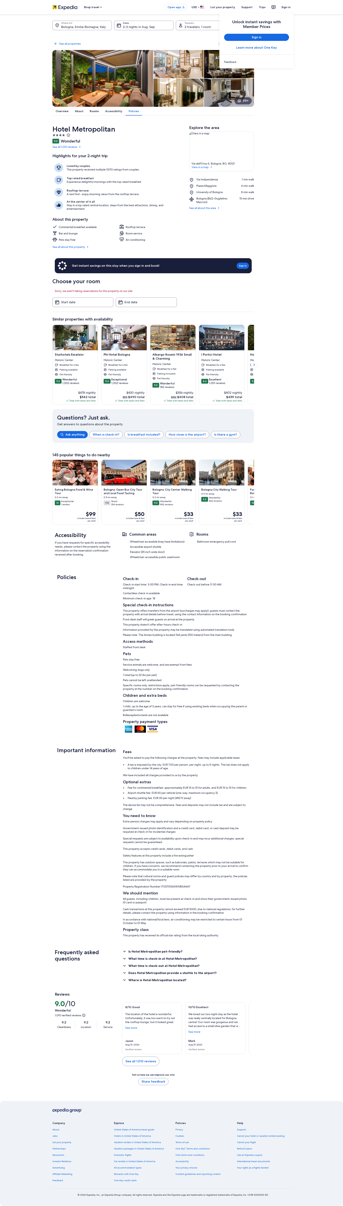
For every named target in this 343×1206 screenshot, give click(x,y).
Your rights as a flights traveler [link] (253, 1167)
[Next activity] (254, 492)
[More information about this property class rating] (68, 135)
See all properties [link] (70, 43)
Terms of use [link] (182, 1142)
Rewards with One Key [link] (126, 1174)
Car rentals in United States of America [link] (134, 1161)
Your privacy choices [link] (186, 1167)
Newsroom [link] (58, 1155)
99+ (246, 101)
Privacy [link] (179, 1129)
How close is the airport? (187, 434)
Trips (262, 7)
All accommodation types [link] (128, 1167)
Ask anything (75, 434)
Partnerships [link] (59, 1148)
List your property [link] (61, 1142)
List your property (222, 7)
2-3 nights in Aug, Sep (139, 27)
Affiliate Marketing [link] (62, 1174)
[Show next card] (254, 365)
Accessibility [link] (182, 1161)
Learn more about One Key (256, 47)
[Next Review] (247, 1028)
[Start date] (82, 302)
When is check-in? (106, 434)
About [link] (55, 1129)
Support (246, 7)
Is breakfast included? (144, 434)
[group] (155, 434)
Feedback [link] (57, 1180)
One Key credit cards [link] (125, 1180)
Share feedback (153, 1081)
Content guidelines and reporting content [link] (198, 1174)
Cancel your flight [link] (246, 1142)
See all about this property (68, 247)
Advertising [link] (58, 1167)
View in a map (200, 167)
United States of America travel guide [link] (134, 1129)
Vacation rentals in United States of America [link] (137, 1142)
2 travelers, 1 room (198, 27)
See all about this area (202, 208)
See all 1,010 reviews (64, 147)
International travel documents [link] (253, 1161)
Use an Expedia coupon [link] (249, 1155)
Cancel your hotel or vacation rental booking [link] (260, 1136)
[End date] (146, 302)
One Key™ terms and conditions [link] (192, 1148)
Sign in (286, 7)
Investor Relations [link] (61, 1161)
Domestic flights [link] (122, 1155)
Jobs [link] (55, 1136)
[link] (256, 62)
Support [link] (241, 1129)
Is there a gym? (225, 434)
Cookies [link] (179, 1136)
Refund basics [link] (244, 1148)
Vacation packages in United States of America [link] (139, 1148)
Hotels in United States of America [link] (132, 1136)
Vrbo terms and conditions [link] (189, 1155)
